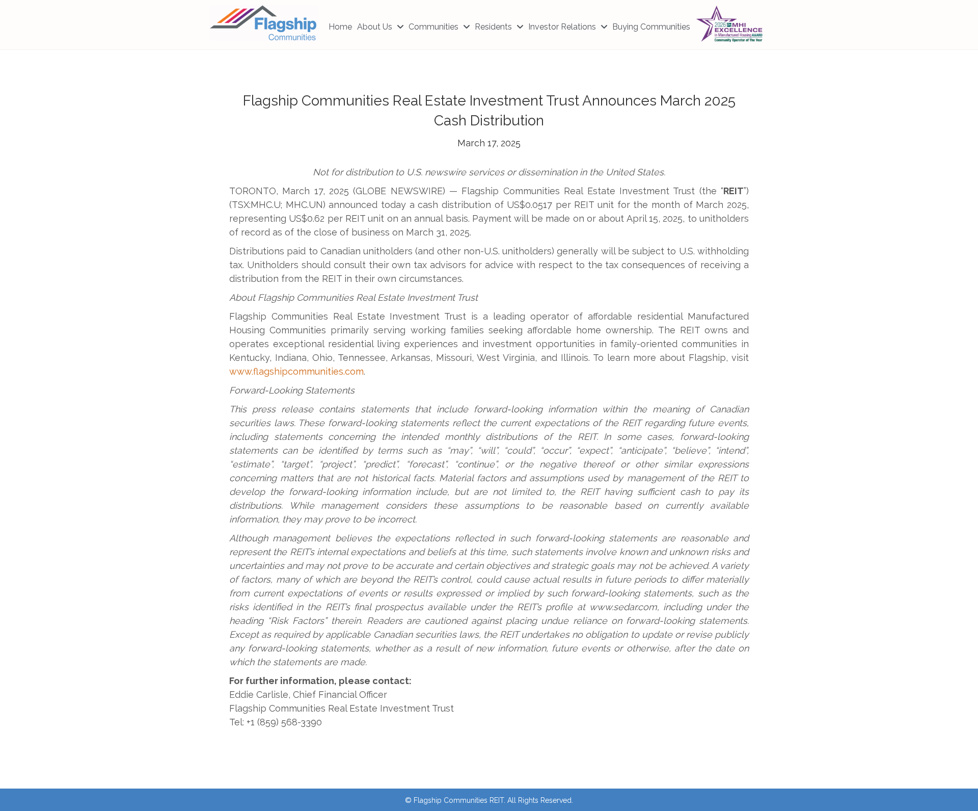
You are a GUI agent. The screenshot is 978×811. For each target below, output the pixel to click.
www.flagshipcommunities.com (296, 371)
